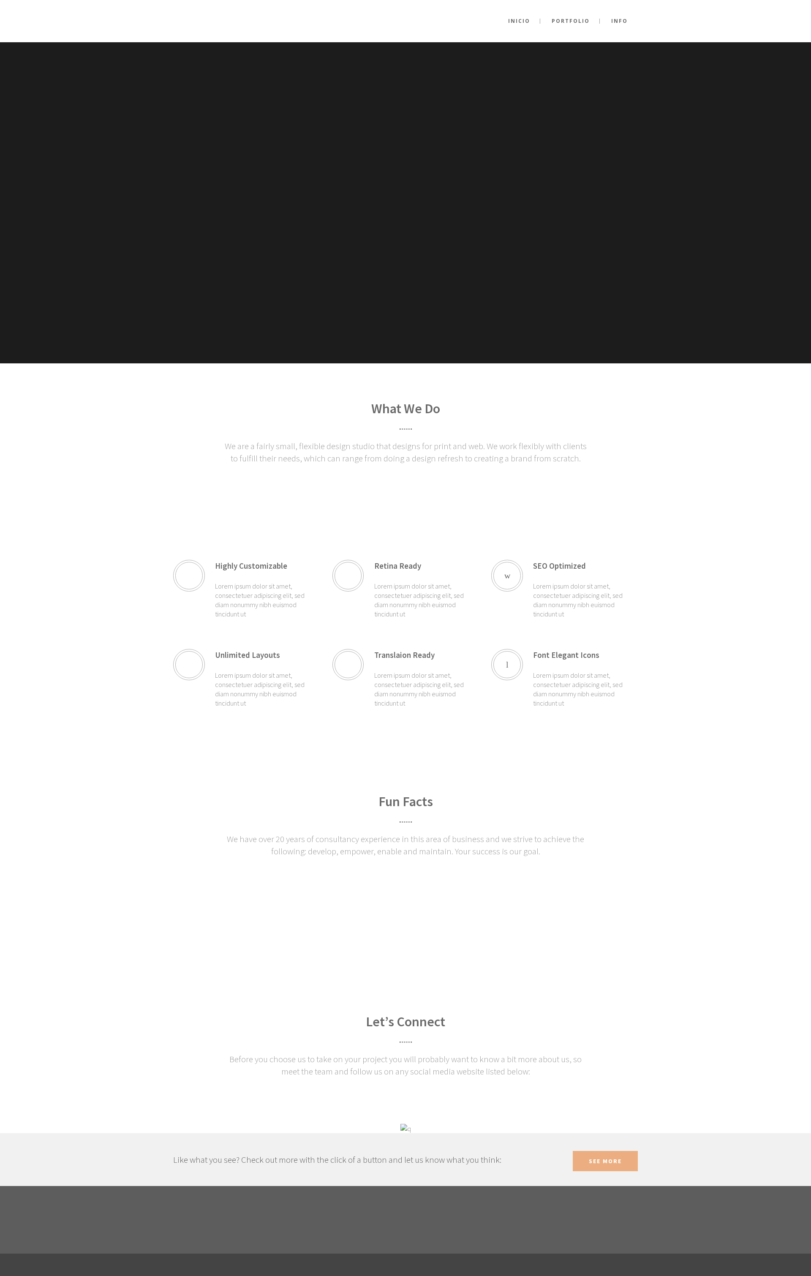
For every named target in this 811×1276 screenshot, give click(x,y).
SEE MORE (605, 1161)
